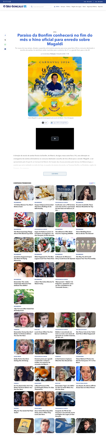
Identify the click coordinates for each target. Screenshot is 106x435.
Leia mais (55, 173)
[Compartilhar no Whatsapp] (5, 44)
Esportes (100, 6)
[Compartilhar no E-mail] (5, 49)
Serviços (63, 6)
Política (68, 6)
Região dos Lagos (76, 6)
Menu (57, 6)
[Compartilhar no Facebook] (5, 35)
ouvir (45, 122)
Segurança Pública (92, 6)
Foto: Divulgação (69, 118)
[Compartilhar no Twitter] (5, 40)
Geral (84, 6)
